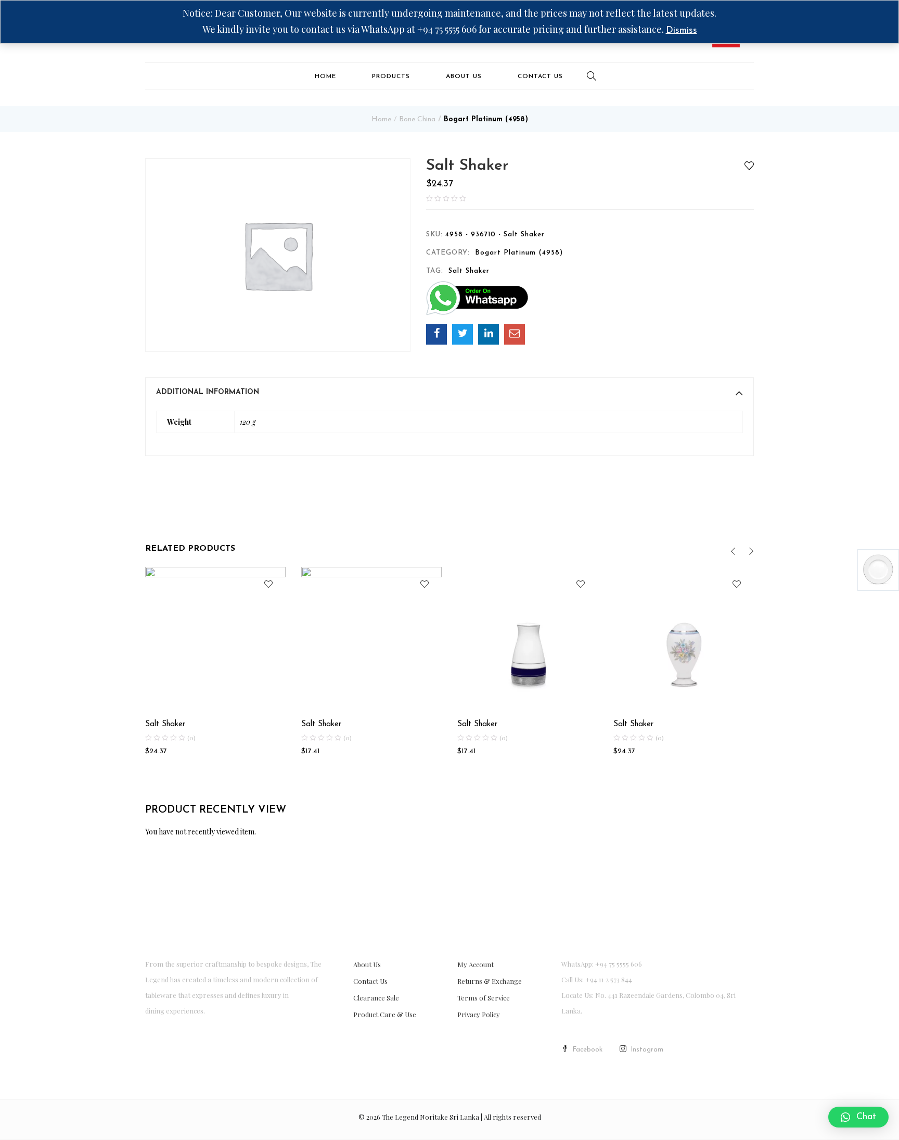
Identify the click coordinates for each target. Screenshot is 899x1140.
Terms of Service (483, 997)
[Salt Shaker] (436, 334)
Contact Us (540, 76)
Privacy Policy (478, 1014)
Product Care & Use (384, 1014)
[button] (858, 1117)
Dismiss (681, 30)
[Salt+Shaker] (462, 334)
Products (391, 76)
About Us (464, 76)
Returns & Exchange (489, 981)
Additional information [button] (207, 392)
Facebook (587, 1049)
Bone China (417, 119)
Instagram (647, 1049)
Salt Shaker (469, 271)
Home (325, 76)
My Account (475, 964)
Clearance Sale (376, 997)
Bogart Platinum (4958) (486, 119)
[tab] (449, 392)
